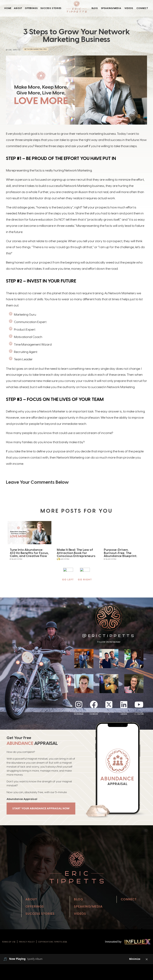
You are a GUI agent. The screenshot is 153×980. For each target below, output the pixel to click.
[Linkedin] (124, 704)
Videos (129, 8)
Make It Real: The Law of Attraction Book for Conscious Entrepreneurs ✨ (76, 554)
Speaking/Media (111, 8)
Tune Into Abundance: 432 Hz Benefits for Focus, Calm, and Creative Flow (29, 553)
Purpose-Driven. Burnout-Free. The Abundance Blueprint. (120, 553)
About (18, 8)
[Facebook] (94, 704)
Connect (142, 8)
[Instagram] (79, 704)
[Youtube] (139, 704)
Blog (95, 8)
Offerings (31, 8)
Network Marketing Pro (36, 49)
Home (7, 8)
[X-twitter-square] (109, 704)
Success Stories (51, 8)
